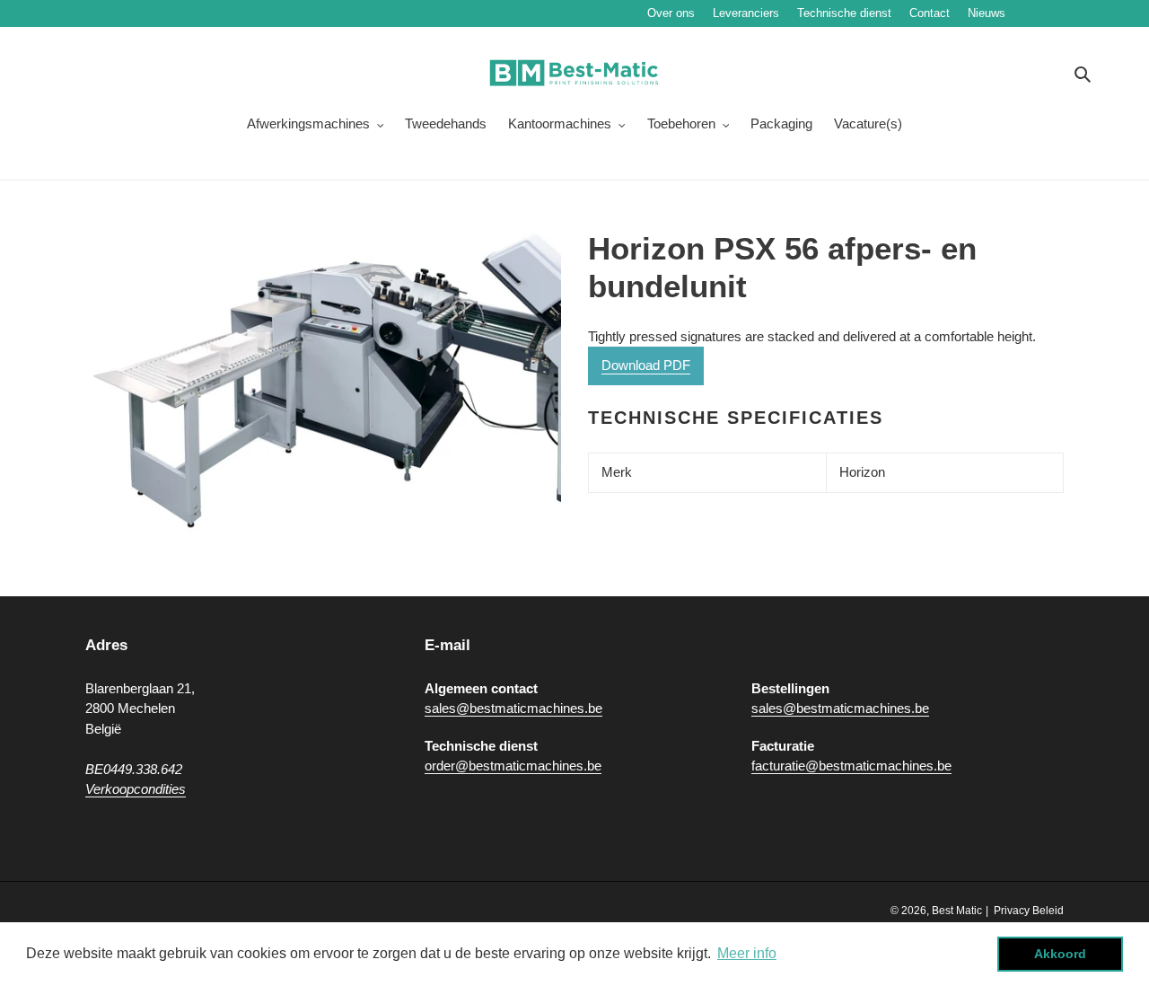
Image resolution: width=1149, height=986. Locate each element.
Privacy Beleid (1029, 910)
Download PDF (645, 365)
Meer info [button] (746, 953)
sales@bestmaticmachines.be (513, 708)
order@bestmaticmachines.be (513, 765)
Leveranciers (746, 13)
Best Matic (957, 910)
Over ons (671, 13)
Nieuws (1040, 13)
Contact (929, 13)
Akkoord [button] (1060, 953)
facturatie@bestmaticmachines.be (851, 765)
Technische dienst (844, 13)
